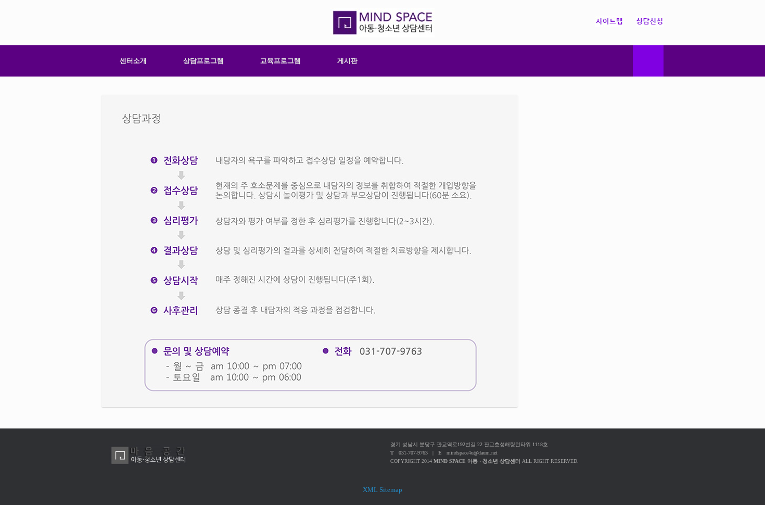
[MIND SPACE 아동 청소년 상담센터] (382, 22)
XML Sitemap (382, 490)
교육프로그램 (280, 61)
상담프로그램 (203, 61)
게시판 (347, 61)
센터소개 (133, 61)
